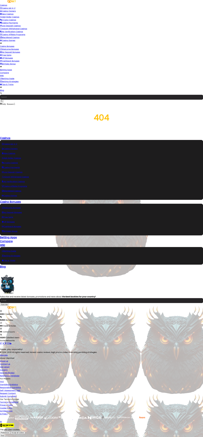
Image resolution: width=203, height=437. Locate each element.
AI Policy (4, 414)
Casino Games (8, 40)
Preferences (5, 433)
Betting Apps (6, 69)
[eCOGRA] (51, 419)
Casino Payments (10, 22)
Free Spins (6, 55)
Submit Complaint (8, 396)
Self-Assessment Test (10, 390)
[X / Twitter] (3, 343)
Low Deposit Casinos (11, 25)
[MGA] (94, 419)
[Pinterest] (6, 343)
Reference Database (9, 375)
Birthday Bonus (9, 64)
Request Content (8, 393)
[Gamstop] (36, 419)
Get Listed (4, 367)
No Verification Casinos (12, 31)
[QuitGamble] (124, 419)
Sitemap (4, 355)
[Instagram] (8, 343)
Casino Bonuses (7, 46)
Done (2, 436)
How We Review (7, 372)
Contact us (5, 364)
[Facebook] (1, 343)
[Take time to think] (7, 426)
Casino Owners (9, 11)
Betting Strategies (10, 81)
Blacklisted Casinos (11, 37)
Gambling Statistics (9, 384)
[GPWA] (22, 419)
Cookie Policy (6, 408)
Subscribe (4, 305)
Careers (4, 370)
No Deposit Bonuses (11, 52)
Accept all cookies (18, 433)
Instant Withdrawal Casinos (14, 28)
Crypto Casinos (9, 20)
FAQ (2, 381)
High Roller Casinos (10, 17)
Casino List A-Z (8, 8)
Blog (2, 90)
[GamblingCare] (109, 419)
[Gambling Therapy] (65, 419)
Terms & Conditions (9, 402)
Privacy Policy (6, 405)
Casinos (3, 5)
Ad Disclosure (6, 411)
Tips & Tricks (8, 84)
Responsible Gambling (10, 387)
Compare (4, 72)
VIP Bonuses (7, 58)
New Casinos (8, 14)
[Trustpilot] (7, 419)
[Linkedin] (10, 343)
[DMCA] (80, 419)
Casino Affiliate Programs (13, 34)
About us (4, 361)
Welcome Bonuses (10, 49)
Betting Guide (8, 78)
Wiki (2, 75)
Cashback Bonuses (10, 61)
